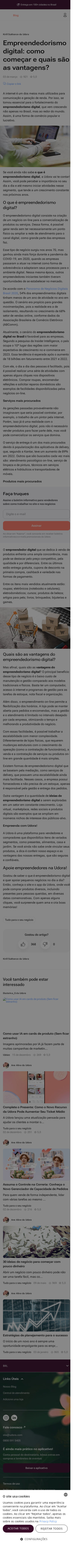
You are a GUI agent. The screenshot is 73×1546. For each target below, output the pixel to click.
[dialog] (35, 1518)
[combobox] (66, 1495)
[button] (35, 1539)
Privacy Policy (48, 1521)
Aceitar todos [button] (18, 1528)
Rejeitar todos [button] (52, 1528)
